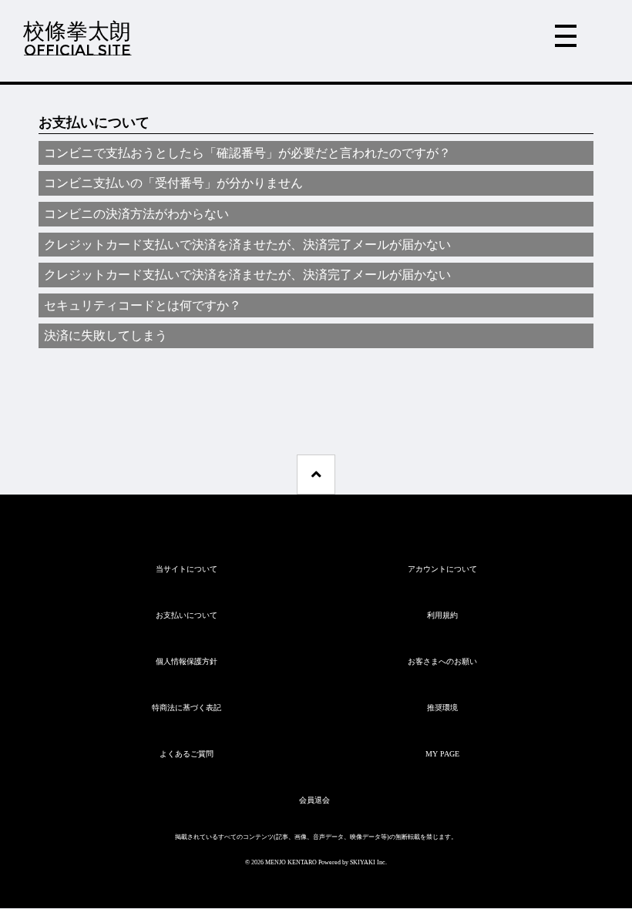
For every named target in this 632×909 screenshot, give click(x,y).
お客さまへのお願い (442, 661)
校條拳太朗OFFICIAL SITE (77, 38)
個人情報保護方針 (186, 661)
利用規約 (442, 615)
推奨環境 (442, 707)
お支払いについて (186, 615)
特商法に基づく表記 (186, 707)
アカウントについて (442, 569)
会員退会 (314, 800)
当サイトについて (186, 569)
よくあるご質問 (186, 754)
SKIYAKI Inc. (368, 862)
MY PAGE (442, 754)
